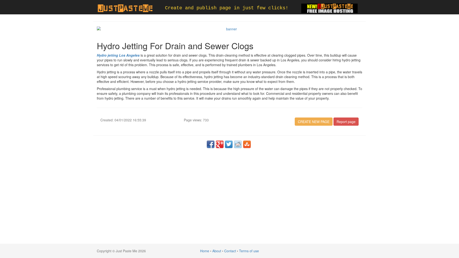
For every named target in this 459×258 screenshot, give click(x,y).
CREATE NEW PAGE (313, 121)
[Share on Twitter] (229, 144)
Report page (346, 121)
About (216, 250)
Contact (230, 250)
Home (204, 250)
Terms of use (249, 250)
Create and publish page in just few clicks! (226, 8)
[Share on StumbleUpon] (247, 144)
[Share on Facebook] (210, 144)
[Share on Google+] (220, 144)
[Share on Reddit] (238, 144)
